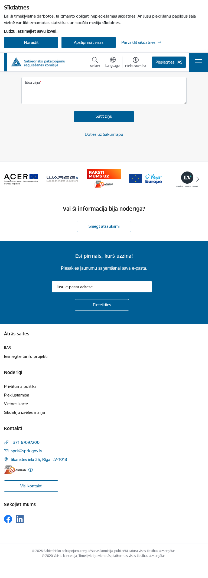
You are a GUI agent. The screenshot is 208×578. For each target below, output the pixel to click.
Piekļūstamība (16, 395)
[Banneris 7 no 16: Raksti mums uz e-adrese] (104, 178)
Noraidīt (31, 42)
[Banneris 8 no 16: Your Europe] (145, 178)
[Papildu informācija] (30, 470)
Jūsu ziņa (32, 82)
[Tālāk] (197, 179)
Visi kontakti (31, 485)
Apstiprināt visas (88, 42)
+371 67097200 (25, 442)
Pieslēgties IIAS (168, 62)
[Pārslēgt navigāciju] (198, 62)
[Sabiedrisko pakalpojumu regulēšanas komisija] (38, 62)
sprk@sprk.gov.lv (26, 450)
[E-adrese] (15, 469)
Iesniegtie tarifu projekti (25, 356)
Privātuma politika (20, 386)
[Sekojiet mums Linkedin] (20, 519)
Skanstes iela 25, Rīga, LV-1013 (39, 459)
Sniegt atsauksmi (104, 226)
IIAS (7, 347)
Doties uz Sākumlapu (104, 134)
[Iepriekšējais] (10, 179)
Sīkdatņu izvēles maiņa (24, 412)
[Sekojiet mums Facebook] (8, 519)
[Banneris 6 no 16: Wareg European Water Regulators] (62, 178)
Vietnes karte (16, 403)
